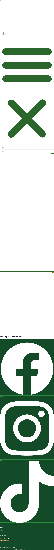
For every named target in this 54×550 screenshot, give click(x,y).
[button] (27, 91)
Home (3, 147)
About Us (3, 148)
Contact (3, 35)
